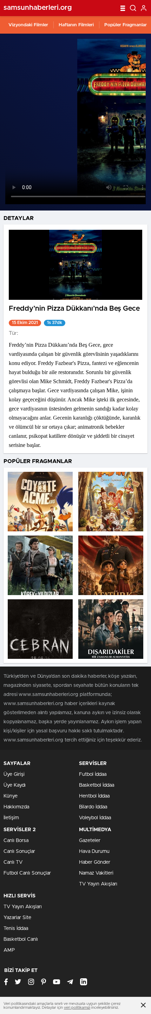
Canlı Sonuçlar (19, 851)
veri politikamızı (77, 1007)
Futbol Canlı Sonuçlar (27, 873)
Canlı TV (13, 862)
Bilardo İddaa (93, 807)
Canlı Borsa (16, 840)
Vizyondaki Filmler (28, 25)
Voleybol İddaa (95, 817)
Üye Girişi (14, 774)
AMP (9, 950)
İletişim (11, 817)
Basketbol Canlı (21, 939)
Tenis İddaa (16, 928)
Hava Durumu (94, 851)
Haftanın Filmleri (76, 25)
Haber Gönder (94, 862)
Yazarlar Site (17, 917)
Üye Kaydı (15, 785)
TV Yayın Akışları (98, 884)
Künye (11, 796)
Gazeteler (89, 840)
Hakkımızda (16, 807)
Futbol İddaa (92, 774)
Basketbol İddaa (96, 785)
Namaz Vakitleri (96, 873)
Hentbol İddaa (94, 796)
